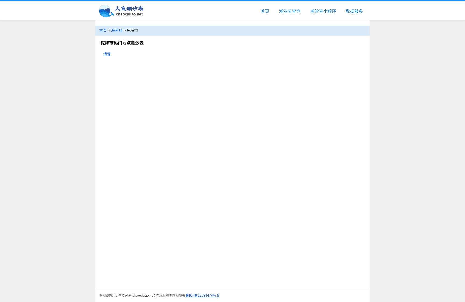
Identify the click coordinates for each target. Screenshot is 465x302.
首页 (265, 11)
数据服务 (354, 11)
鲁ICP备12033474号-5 (202, 295)
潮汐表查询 (290, 11)
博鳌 (107, 54)
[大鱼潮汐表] (120, 11)
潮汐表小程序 (323, 11)
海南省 (116, 30)
